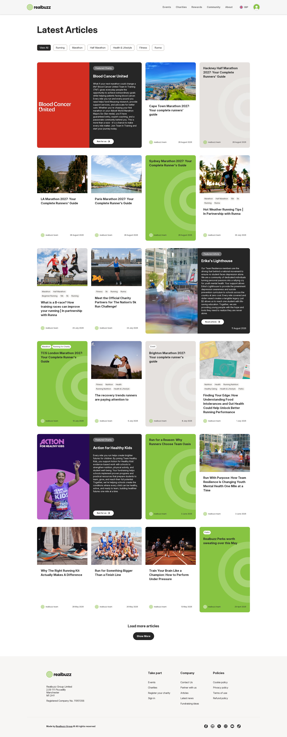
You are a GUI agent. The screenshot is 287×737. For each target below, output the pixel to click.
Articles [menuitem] (184, 692)
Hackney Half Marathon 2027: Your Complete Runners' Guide (220, 72)
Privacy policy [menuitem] (220, 687)
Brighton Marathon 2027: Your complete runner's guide (167, 357)
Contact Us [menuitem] (186, 682)
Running (60, 47)
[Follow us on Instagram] (226, 726)
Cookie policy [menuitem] (220, 682)
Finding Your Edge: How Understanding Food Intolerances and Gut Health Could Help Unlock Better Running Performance (223, 404)
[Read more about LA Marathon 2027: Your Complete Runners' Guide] (62, 174)
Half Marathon (98, 47)
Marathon (77, 47)
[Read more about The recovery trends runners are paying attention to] (116, 360)
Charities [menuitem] (152, 687)
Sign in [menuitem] (151, 698)
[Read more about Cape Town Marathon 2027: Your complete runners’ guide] (170, 81)
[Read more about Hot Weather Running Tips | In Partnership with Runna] (225, 174)
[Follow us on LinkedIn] (212, 726)
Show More (143, 636)
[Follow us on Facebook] (206, 726)
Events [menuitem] (151, 682)
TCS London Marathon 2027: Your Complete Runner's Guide (62, 357)
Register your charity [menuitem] (159, 692)
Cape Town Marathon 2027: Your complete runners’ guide (169, 110)
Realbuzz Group (64, 726)
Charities (181, 7)
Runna (158, 47)
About (229, 7)
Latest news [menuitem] (187, 698)
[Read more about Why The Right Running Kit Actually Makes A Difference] (62, 546)
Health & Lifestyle (122, 47)
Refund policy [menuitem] (220, 698)
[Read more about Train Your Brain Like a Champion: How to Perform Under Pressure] (170, 546)
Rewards (196, 7)
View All (44, 47)
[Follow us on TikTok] (239, 726)
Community (213, 7)
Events (167, 7)
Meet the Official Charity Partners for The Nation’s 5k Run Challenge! (115, 302)
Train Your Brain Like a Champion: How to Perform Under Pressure (169, 575)
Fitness (143, 47)
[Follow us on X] (219, 726)
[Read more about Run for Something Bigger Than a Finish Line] (116, 546)
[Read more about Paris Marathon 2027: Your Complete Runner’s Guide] (116, 174)
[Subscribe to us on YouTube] (232, 726)
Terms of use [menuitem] (220, 692)
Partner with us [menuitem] (188, 687)
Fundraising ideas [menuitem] (189, 703)
